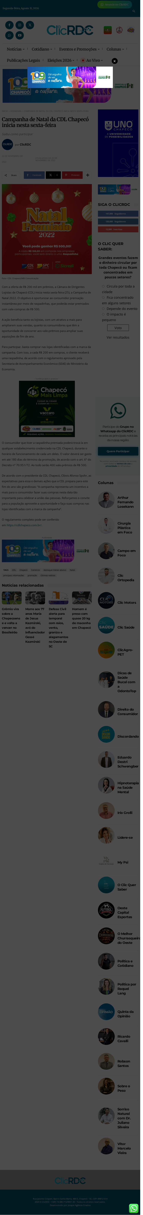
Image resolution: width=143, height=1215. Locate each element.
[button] (115, 61)
